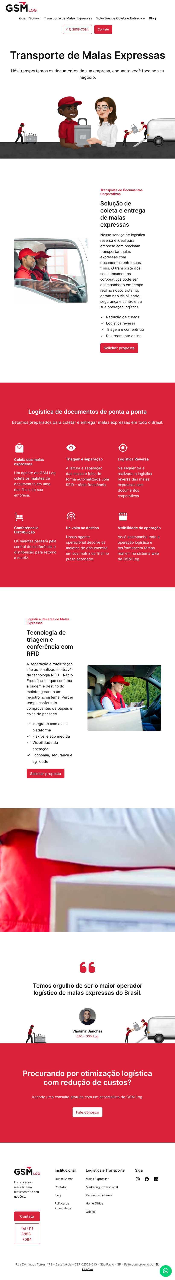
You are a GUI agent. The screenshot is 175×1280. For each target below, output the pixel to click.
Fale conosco (87, 1112)
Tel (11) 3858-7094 (27, 1234)
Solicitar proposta (119, 348)
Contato (103, 29)
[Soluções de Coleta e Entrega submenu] (144, 18)
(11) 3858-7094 (77, 29)
